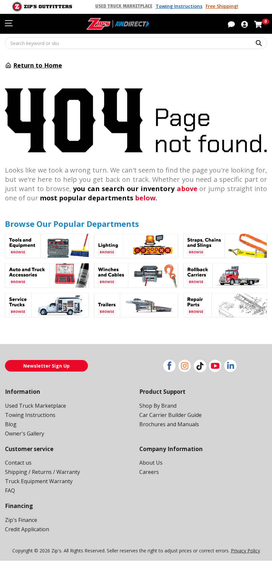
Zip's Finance (21, 520)
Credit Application (27, 529)
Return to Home (37, 65)
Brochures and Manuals (169, 424)
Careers (149, 472)
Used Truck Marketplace (123, 6)
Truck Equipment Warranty (39, 481)
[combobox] (136, 43)
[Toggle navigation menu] (9, 23)
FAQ (10, 490)
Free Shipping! (222, 6)
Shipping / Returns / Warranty (42, 472)
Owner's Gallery (24, 433)
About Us (151, 462)
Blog (11, 424)
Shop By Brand (157, 405)
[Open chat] (231, 24)
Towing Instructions (179, 6)
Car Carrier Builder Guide (170, 415)
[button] (244, 24)
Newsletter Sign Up (46, 366)
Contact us (18, 462)
